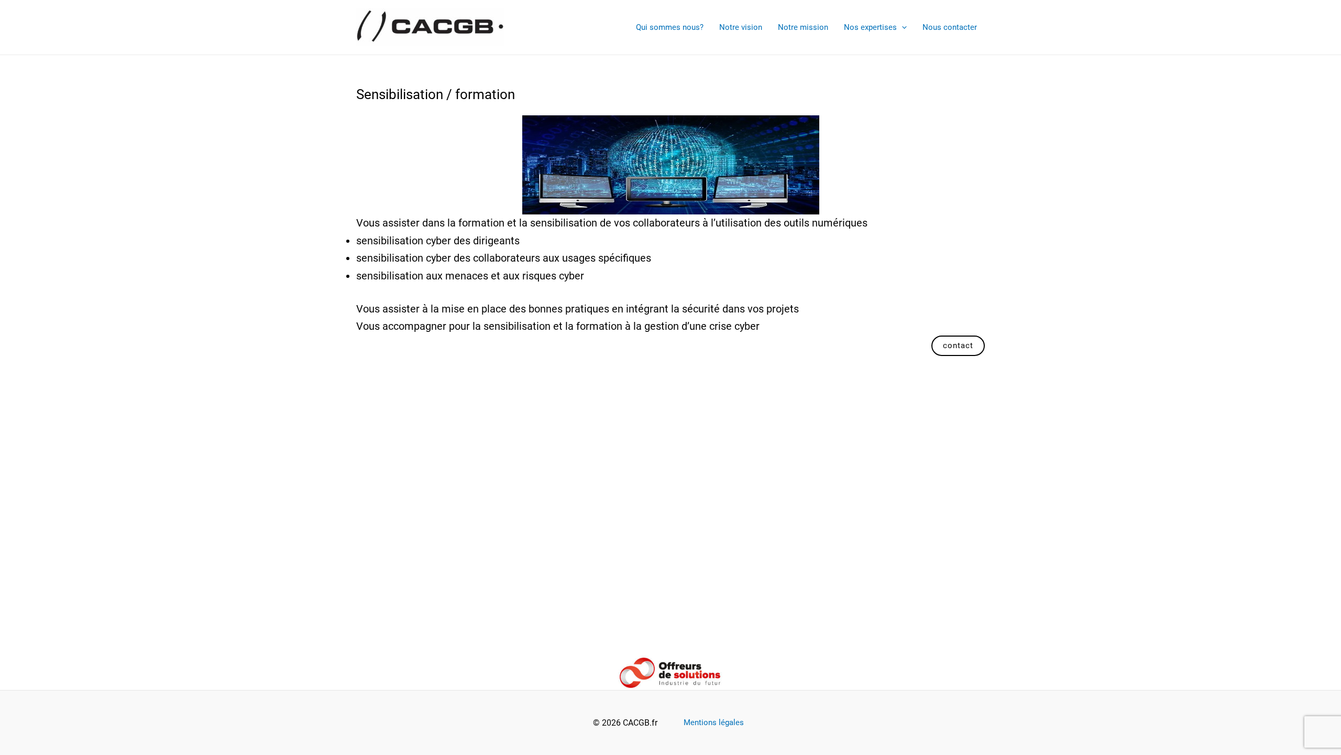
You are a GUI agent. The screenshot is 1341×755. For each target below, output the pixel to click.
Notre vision (740, 27)
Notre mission (803, 27)
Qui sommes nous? (670, 27)
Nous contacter (949, 27)
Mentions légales (714, 722)
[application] (902, 27)
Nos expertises (870, 27)
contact (958, 345)
